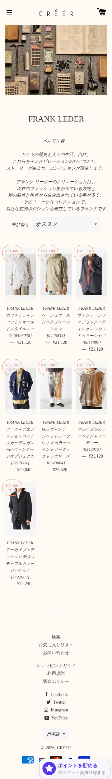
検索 (56, 637)
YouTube (59, 718)
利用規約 (56, 673)
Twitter (59, 702)
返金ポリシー (56, 681)
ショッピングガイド (56, 665)
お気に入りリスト (56, 645)
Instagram (58, 710)
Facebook (59, 694)
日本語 (53, 734)
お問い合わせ (56, 652)
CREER (64, 748)
